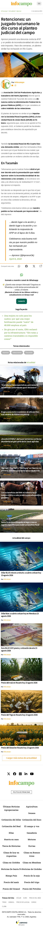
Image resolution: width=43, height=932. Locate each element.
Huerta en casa (11, 839)
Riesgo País (11, 875)
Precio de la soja (32, 875)
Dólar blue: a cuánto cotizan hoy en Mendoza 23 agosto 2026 (20, 614)
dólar (18, 898)
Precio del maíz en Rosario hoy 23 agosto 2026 (19, 682)
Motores (32, 839)
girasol (11, 902)
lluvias (31, 846)
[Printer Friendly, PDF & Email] (40, 267)
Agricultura (31, 806)
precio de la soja (22, 902)
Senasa (31, 813)
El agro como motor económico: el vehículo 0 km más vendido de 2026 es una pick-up (20, 413)
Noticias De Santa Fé (11, 869)
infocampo (7, 418)
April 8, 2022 (15, 259)
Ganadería (32, 833)
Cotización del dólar (11, 819)
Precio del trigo (31, 882)
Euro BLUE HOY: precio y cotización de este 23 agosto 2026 (19, 649)
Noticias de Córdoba (32, 869)
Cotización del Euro (31, 819)
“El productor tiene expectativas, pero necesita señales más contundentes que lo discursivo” (19, 386)
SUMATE (21, 301)
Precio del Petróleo (32, 888)
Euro (25, 898)
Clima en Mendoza (32, 862)
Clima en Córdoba (11, 862)
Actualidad (12, 11)
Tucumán (29, 352)
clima (4, 906)
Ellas (11, 833)
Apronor (19, 11)
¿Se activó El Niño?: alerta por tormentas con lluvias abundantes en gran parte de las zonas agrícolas (21, 440)
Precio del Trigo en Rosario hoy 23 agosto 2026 (19, 714)
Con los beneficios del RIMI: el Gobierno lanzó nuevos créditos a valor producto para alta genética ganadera (21, 495)
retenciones (17, 352)
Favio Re (6, 391)
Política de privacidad (21, 792)
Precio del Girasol (11, 888)
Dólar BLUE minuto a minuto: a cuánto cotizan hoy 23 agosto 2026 (21, 573)
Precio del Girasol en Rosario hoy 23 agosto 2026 (20, 747)
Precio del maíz (11, 882)
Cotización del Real (11, 826)
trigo (4, 902)
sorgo (33, 902)
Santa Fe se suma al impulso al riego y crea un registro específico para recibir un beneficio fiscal (20, 523)
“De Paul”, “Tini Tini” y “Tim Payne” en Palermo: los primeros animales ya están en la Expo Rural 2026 (21, 469)
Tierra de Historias (11, 846)
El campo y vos (31, 826)
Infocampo (4, 11)
